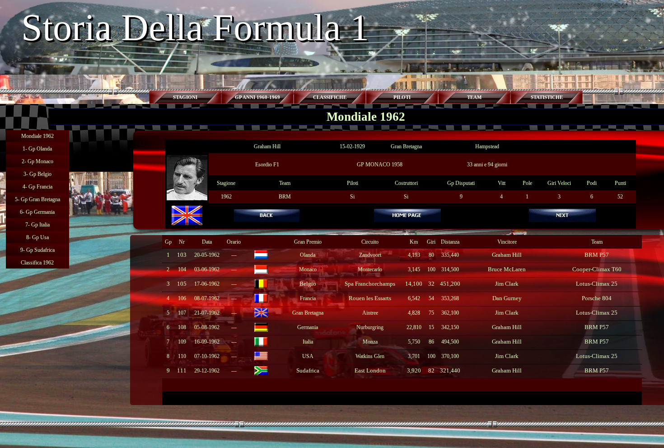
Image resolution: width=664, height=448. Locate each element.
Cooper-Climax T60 (597, 269)
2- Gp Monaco (37, 161)
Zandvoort (370, 255)
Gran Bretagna (307, 313)
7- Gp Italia (37, 225)
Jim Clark (507, 283)
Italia (308, 342)
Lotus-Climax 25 (596, 283)
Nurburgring (369, 327)
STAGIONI (185, 97)
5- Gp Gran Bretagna (37, 199)
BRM (285, 196)
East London (370, 370)
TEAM (474, 97)
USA (307, 356)
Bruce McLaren (507, 269)
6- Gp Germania (37, 212)
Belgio (307, 283)
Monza (370, 342)
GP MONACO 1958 (379, 164)
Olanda (307, 255)
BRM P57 (597, 254)
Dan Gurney (507, 298)
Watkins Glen (369, 356)
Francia (308, 298)
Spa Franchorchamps (370, 283)
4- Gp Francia (37, 187)
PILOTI (402, 97)
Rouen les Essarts (370, 298)
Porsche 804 (597, 298)
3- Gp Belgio (37, 174)
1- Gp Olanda (37, 149)
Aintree (370, 313)
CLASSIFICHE (329, 97)
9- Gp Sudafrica (37, 250)
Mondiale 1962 (37, 136)
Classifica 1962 (37, 262)
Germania (307, 327)
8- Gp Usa (37, 237)
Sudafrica (307, 370)
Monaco (308, 269)
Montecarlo (370, 269)
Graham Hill (267, 146)
